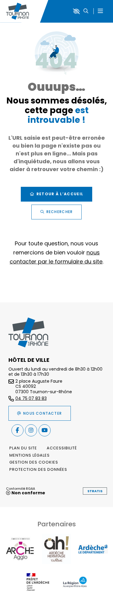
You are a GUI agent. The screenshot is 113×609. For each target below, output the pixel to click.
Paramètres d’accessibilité (76, 11)
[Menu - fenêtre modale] (100, 11)
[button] (86, 11)
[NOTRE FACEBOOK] (17, 430)
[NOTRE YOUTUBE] (45, 430)
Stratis (94, 491)
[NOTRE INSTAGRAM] (31, 430)
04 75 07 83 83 (31, 398)
